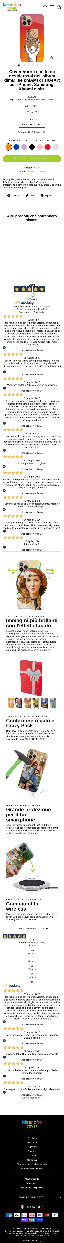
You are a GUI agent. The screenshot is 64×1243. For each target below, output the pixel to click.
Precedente (25, 312)
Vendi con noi (32, 1142)
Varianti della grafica (32, 141)
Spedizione (30, 99)
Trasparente (55, 147)
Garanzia (32, 1151)
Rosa (40, 147)
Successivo (39, 312)
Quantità (32, 106)
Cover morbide (32, 1179)
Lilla (24, 147)
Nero (32, 147)
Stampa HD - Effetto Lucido (32, 132)
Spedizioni (32, 1155)
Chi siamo (32, 1138)
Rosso (47, 147)
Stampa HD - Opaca (32, 124)
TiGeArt (36, 167)
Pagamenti (32, 1146)
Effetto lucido (32, 1183)
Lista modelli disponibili (32, 1187)
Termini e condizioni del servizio (32, 1164)
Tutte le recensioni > (32, 1097)
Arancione (8, 147)
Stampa (32, 119)
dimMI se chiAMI (36, 171)
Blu (16, 147)
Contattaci (32, 1160)
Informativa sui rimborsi (32, 1168)
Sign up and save (31, 1197)
